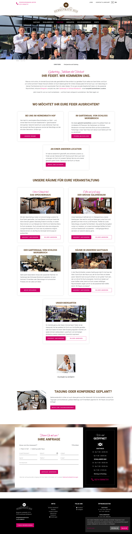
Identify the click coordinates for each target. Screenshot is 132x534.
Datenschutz (53, 513)
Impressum (53, 515)
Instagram (80, 509)
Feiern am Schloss (81, 136)
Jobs (91, 2)
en (116, 2)
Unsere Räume (30, 136)
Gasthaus (36, 22)
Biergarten (70, 22)
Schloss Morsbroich (84, 22)
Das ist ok (124, 528)
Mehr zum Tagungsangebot (63, 407)
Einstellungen (53, 517)
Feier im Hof (25, 449)
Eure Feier (60, 22)
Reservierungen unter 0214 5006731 (27, 3)
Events (96, 22)
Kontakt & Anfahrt (103, 2)
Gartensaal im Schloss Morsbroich (70, 88)
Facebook (80, 507)
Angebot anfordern (30, 237)
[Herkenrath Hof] (66, 7)
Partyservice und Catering (71, 64)
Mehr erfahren (30, 290)
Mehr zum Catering (56, 164)
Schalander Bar (48, 22)
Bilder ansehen (50, 237)
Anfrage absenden (49, 472)
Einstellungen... (91, 528)
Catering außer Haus (38, 449)
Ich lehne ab (114, 528)
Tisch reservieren (25, 525)
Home (17, 60)
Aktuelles (53, 509)
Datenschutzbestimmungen (70, 477)
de (112, 2)
